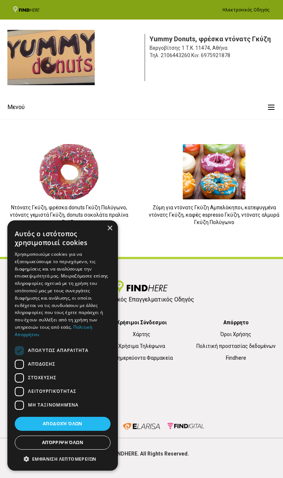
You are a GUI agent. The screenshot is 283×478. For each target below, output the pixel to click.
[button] (63, 458)
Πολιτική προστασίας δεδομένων (236, 346)
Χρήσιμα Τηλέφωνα (141, 346)
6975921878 (215, 55)
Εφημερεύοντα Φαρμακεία (142, 358)
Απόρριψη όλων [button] (62, 442)
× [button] (109, 228)
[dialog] (62, 345)
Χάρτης (141, 334)
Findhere (236, 358)
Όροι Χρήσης (235, 334)
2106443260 (175, 55)
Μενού (16, 107)
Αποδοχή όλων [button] (63, 424)
